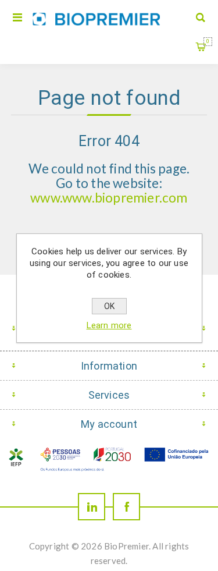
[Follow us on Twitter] (91, 506)
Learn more (109, 325)
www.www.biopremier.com (108, 197)
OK (109, 306)
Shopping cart (207, 41)
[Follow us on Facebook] (126, 506)
